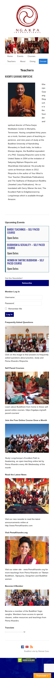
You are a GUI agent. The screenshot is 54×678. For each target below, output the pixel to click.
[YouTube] (27, 646)
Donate (43, 61)
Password (9, 303)
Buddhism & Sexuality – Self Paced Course (26, 246)
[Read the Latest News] (27, 496)
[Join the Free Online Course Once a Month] (27, 438)
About (22, 61)
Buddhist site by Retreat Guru (36, 651)
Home (10, 56)
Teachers (11, 61)
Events (20, 56)
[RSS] (31, 646)
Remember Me (15, 309)
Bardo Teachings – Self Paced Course (23, 231)
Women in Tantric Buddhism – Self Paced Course (25, 261)
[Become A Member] (27, 598)
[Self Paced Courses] (27, 403)
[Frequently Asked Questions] (27, 351)
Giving (32, 61)
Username (10, 297)
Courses (31, 56)
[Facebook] (22, 646)
